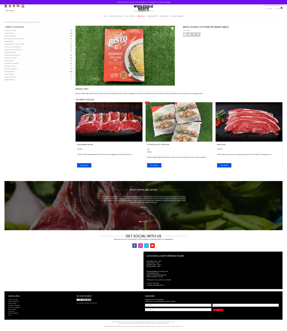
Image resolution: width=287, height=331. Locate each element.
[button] (172, 28)
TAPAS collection (10, 77)
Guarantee (11, 311)
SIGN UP (218, 310)
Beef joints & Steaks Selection (14, 39)
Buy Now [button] (84, 165)
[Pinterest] (194, 34)
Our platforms (164, 16)
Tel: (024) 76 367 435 (152, 283)
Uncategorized (9, 80)
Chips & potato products (12, 47)
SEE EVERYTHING (13, 22)
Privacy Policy (12, 303)
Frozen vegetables (10, 58)
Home (106, 16)
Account (270, 8)
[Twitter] (190, 34)
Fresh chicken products (12, 55)
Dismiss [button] (168, 2)
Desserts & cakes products (13, 50)
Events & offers (129, 16)
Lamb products (9, 61)
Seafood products (10, 69)
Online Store (141, 16)
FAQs (9, 315)
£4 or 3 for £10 (9, 33)
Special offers (9, 74)
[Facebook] (185, 34)
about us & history (116, 16)
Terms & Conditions (14, 307)
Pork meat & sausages (11, 63)
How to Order (12, 309)
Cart (280, 8)
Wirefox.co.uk (179, 326)
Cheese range (8, 41)
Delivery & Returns (13, 301)
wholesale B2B (152, 16)
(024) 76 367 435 (278, 5)
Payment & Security (14, 305)
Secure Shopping (13, 313)
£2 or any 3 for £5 (10, 30)
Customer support (177, 16)
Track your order (13, 300)
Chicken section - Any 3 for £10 (14, 44)
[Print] (198, 34)
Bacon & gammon (10, 36)
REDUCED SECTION (9, 66)
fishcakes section (10, 52)
